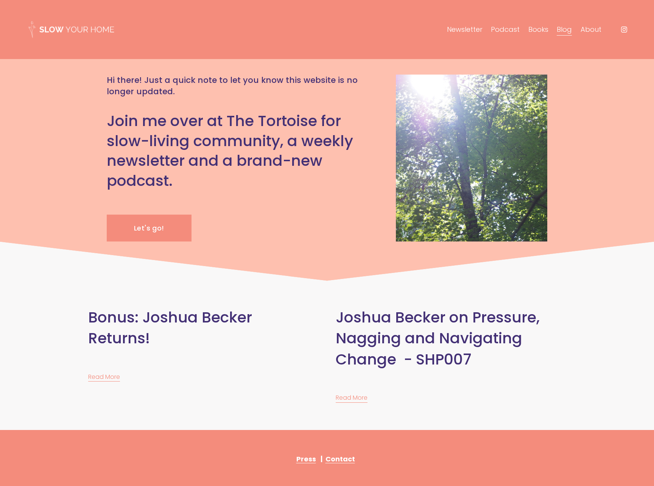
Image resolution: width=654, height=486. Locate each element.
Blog (564, 29)
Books (538, 29)
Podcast (505, 29)
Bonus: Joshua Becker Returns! (170, 328)
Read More (104, 376)
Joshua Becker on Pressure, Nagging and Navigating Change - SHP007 (438, 338)
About (591, 29)
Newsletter (465, 29)
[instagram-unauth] (624, 29)
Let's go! (149, 228)
